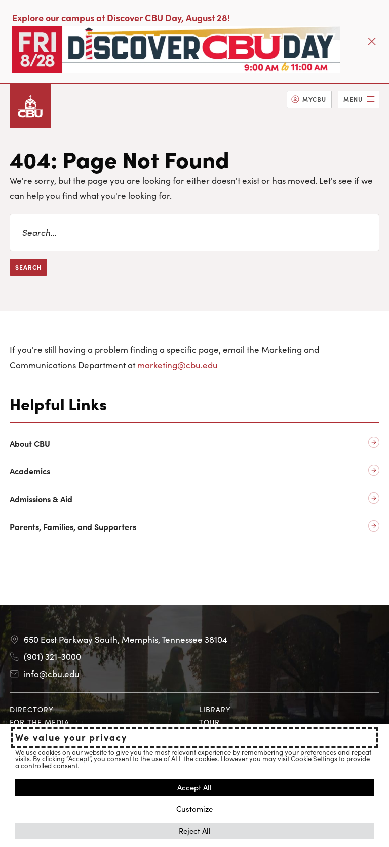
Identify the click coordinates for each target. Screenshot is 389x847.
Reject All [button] (195, 830)
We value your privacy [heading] (71, 737)
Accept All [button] (194, 787)
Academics (30, 471)
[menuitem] (309, 99)
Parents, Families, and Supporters (73, 526)
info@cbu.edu (52, 673)
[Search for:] (194, 232)
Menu (353, 99)
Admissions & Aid (41, 498)
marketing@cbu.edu (177, 365)
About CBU (30, 443)
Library (215, 709)
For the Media (39, 722)
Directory (32, 709)
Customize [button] (194, 808)
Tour (209, 722)
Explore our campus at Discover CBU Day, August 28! (121, 17)
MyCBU (314, 99)
